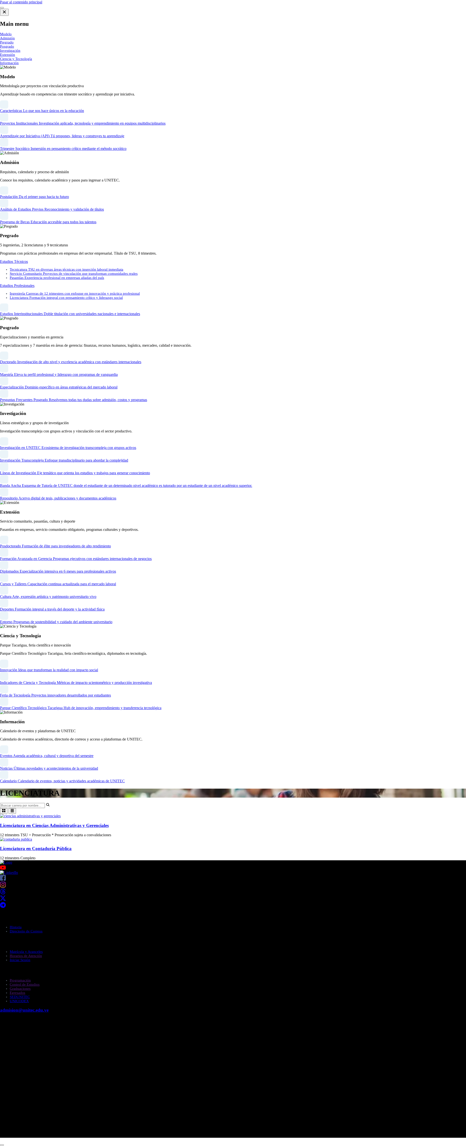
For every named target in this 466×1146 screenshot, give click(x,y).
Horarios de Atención (26, 956)
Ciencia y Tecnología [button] (16, 59)
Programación (20, 980)
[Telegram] (3, 907)
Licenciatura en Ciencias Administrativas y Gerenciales (54, 825)
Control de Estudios (25, 984)
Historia (16, 927)
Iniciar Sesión (20, 960)
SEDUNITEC (20, 997)
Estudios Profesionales (17, 286)
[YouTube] (233, 867)
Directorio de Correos (26, 931)
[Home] (6, 862)
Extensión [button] (7, 55)
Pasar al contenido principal (21, 2)
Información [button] (9, 63)
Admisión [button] (7, 38)
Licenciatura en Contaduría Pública (36, 848)
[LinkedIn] (9, 872)
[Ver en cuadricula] (4, 811)
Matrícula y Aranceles (26, 952)
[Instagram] (3, 886)
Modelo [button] (6, 34)
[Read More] (30, 816)
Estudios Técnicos (14, 261)
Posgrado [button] (7, 46)
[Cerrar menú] (4, 12)
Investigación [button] (10, 50)
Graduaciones (20, 989)
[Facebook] (3, 879)
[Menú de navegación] (2, 8)
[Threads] (3, 893)
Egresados (17, 993)
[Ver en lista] (12, 811)
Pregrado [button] (7, 42)
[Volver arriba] (2, 1145)
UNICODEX (19, 1001)
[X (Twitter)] (3, 900)
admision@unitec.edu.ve (24, 1010)
